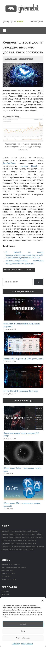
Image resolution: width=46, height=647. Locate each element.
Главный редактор (26, 59)
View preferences (23, 638)
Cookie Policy (16, 644)
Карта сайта (6, 577)
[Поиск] (38, 282)
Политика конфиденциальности (14, 567)
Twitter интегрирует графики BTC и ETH (23, 258)
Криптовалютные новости (14, 270)
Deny (23, 631)
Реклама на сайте (8, 574)
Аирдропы (5, 592)
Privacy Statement (27, 644)
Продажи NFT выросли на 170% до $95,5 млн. (23, 359)
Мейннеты (5, 595)
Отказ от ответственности (11, 564)
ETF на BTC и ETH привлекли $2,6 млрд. (21, 391)
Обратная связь (7, 571)
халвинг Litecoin (29, 166)
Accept (23, 624)
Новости (30, 270)
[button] (42, 600)
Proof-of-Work (9, 163)
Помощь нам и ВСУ (9, 580)
